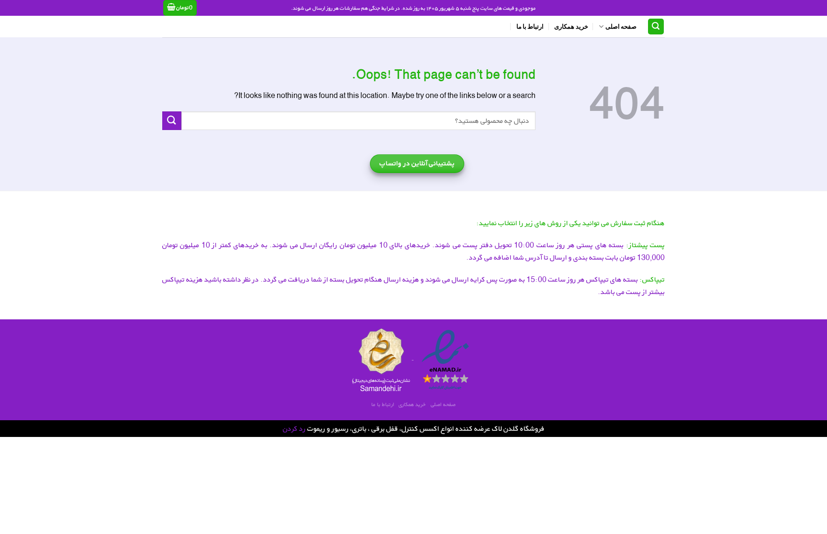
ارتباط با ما (530, 26)
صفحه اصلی (621, 26)
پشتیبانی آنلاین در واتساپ (417, 163)
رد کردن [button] (294, 428)
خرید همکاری (571, 26)
